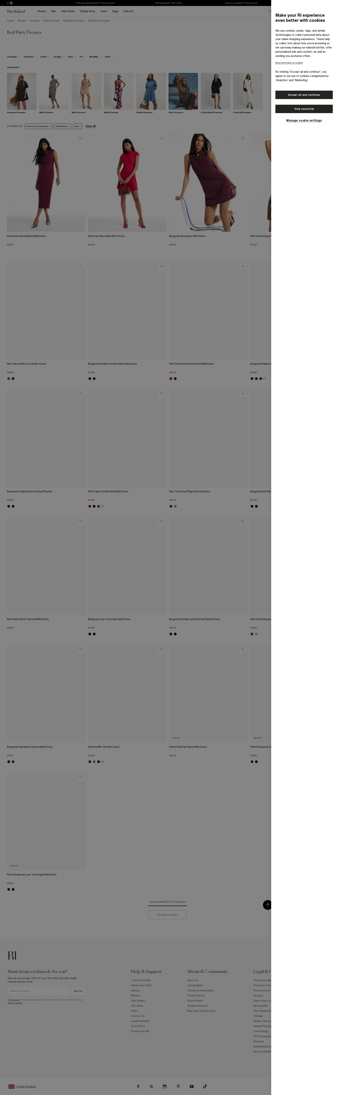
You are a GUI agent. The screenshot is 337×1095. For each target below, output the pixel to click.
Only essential (304, 108)
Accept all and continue (304, 94)
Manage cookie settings (304, 120)
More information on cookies (289, 62)
